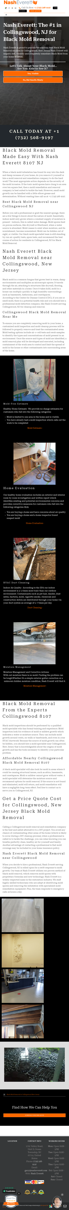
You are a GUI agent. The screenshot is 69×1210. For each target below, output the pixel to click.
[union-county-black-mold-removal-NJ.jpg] (23, 899)
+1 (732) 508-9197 (42, 7)
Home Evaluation (34, 523)
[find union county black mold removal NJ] (23, 970)
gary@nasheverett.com (36, 1170)
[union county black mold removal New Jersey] (23, 935)
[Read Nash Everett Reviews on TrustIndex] (9, 1191)
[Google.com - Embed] (12, 1157)
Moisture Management (34, 686)
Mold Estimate (34, 428)
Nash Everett (37, 1173)
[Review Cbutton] (11, 1201)
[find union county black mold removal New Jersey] (23, 1005)
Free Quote (35, 11)
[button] (34, 1094)
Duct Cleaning (34, 607)
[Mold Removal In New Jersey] (57, 1202)
